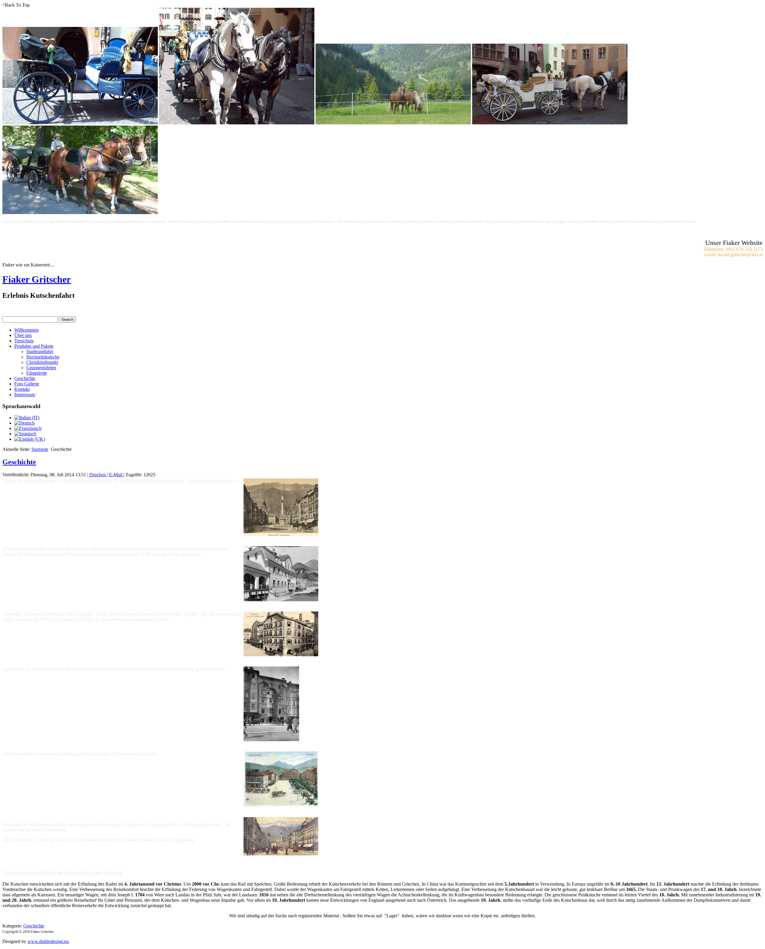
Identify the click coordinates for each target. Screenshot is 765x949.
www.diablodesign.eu (48, 941)
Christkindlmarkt (42, 362)
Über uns (23, 335)
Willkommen (26, 329)
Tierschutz (24, 340)
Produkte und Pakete (33, 346)
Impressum (24, 394)
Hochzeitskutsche (42, 356)
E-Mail (116, 474)
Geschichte (24, 378)
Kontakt (22, 389)
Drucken (98, 474)
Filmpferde (36, 373)
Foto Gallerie (26, 383)
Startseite (39, 449)
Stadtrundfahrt (39, 351)
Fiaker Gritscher (36, 279)
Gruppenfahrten (41, 367)
